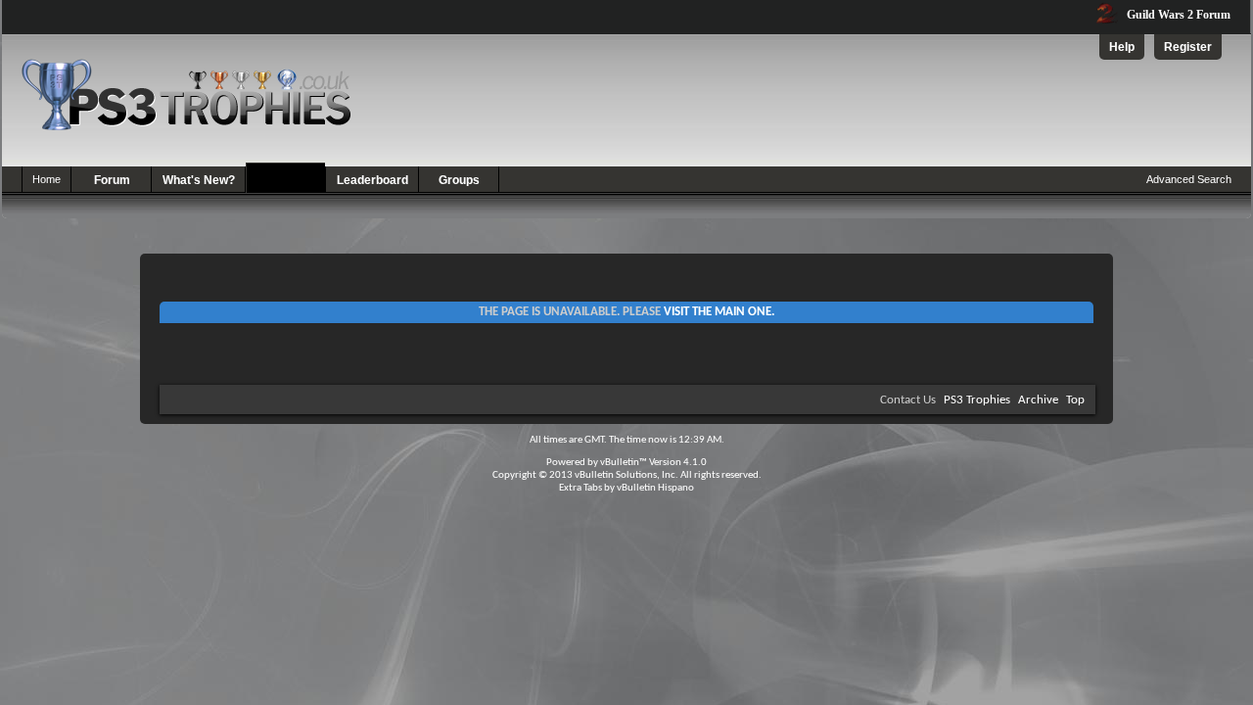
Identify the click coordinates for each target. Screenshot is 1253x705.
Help (1122, 47)
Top (1075, 400)
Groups (459, 180)
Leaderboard (372, 180)
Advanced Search (1188, 179)
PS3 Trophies (977, 400)
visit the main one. (719, 312)
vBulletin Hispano (655, 488)
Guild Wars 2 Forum (1177, 15)
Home (46, 179)
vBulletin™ (623, 462)
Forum (112, 180)
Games (286, 180)
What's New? (198, 180)
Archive (1038, 400)
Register (1188, 47)
